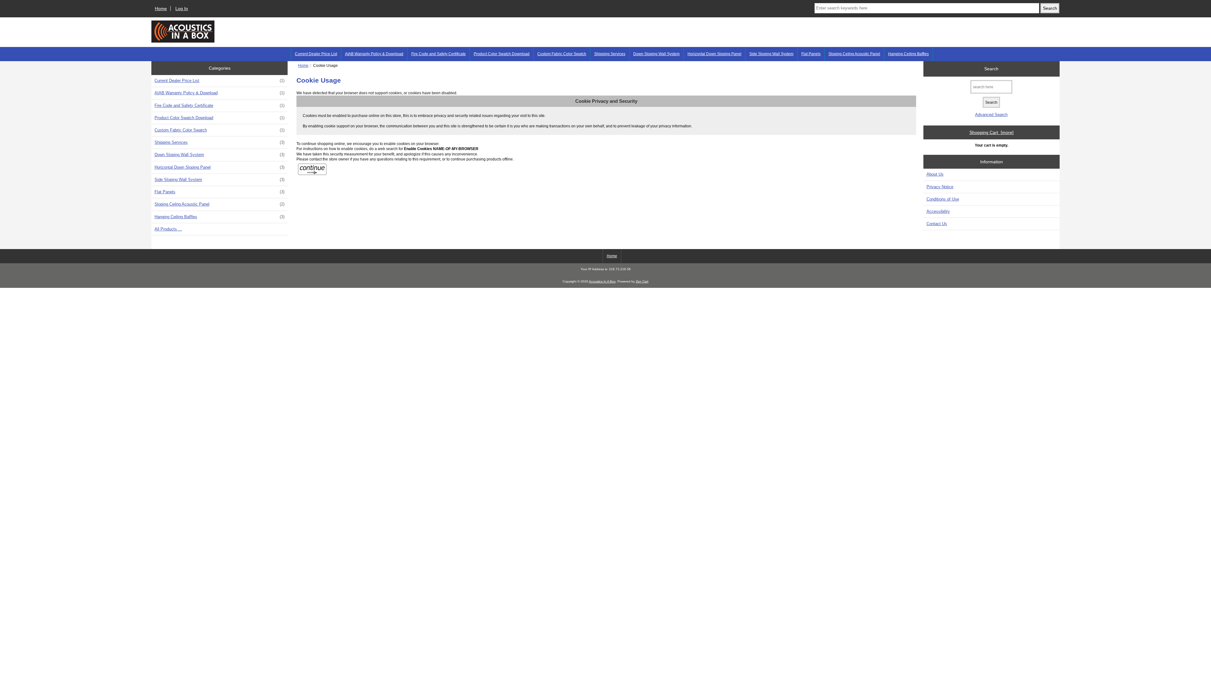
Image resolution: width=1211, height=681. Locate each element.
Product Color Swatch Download (501, 54)
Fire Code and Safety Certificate (438, 54)
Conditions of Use (943, 199)
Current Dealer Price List (316, 54)
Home (161, 8)
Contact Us (937, 223)
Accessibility (938, 211)
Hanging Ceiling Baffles (908, 54)
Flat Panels (811, 54)
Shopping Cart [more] (991, 132)
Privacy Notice (940, 186)
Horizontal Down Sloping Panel (714, 54)
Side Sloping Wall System (771, 54)
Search (991, 68)
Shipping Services (609, 54)
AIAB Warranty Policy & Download (374, 54)
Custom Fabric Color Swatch (561, 54)
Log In (181, 8)
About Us (935, 174)
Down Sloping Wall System (656, 54)
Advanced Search (991, 114)
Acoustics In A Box (602, 281)
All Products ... (168, 229)
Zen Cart (642, 281)
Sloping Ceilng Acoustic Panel (854, 54)
